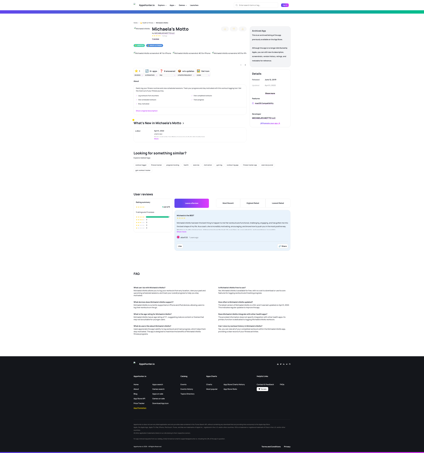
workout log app (232, 165)
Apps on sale (157, 394)
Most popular (212, 389)
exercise (196, 165)
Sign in (285, 5)
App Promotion (140, 408)
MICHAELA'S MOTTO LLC (164, 33)
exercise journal (267, 165)
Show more (270, 93)
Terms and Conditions (271, 446)
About (136, 389)
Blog (135, 394)
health (186, 165)
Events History (187, 389)
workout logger (140, 165)
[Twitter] (280, 364)
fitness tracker (156, 165)
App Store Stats (230, 389)
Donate (263, 389)
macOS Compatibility (264, 103)
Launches (194, 5)
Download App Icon (160, 403)
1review (155, 39)
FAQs (282, 384)
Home (136, 23)
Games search (158, 389)
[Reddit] (286, 364)
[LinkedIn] (283, 364)
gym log (219, 165)
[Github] (289, 364)
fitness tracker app (250, 165)
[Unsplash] (277, 364)
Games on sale (158, 398)
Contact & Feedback (265, 384)
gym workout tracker (142, 170)
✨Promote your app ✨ (270, 123)
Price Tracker (139, 403)
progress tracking (172, 165)
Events (183, 384)
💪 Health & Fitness (146, 23)
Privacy (287, 446)
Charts (209, 384)
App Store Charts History (234, 384)
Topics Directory (187, 394)
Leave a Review (191, 203)
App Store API (139, 398)
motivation (208, 165)
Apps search (157, 384)
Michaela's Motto (162, 23)
